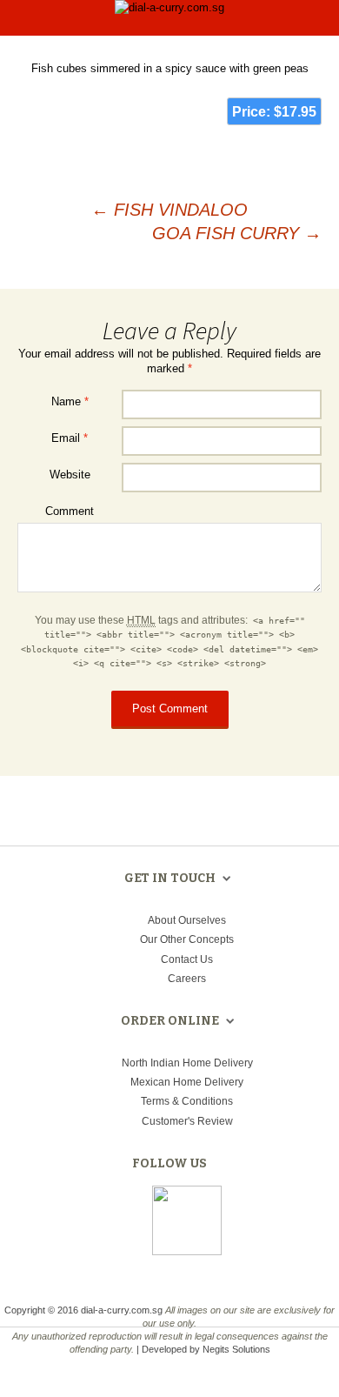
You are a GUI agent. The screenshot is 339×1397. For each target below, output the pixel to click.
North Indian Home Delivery (187, 1063)
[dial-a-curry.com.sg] (169, 9)
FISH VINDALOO (169, 209)
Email (69, 437)
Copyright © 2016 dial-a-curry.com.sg (83, 1310)
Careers (187, 979)
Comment (69, 511)
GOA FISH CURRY (237, 233)
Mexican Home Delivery (186, 1082)
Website (70, 474)
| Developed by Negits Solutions (203, 1349)
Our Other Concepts (187, 939)
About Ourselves (187, 920)
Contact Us (187, 959)
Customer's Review (187, 1121)
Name (70, 401)
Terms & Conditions (187, 1101)
